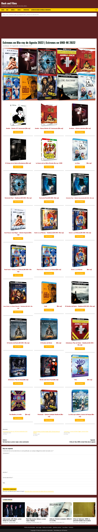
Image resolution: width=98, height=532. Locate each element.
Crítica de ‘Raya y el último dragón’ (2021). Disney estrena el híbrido (46, 432)
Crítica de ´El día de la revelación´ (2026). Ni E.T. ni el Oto (60, 519)
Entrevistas (26, 10)
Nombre (5, 472)
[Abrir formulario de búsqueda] (96, 10)
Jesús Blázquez (6, 45)
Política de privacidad (29, 527)
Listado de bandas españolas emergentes (41, 10)
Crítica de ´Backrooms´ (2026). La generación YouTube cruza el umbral (82, 519)
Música (13, 10)
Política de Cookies (47, 527)
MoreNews (57, 530)
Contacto (71, 527)
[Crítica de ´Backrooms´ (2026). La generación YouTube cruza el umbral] (84, 509)
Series (19, 10)
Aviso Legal (38, 527)
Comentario (6, 453)
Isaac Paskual (52, 522)
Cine (7, 10)
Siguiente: (82, 441)
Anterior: (16, 441)
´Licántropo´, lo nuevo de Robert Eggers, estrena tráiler (76, 431)
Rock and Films (9, 3)
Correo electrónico (8, 477)
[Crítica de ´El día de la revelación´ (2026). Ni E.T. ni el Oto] (61, 509)
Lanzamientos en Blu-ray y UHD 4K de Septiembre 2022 (15, 431)
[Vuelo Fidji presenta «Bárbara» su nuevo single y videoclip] (37, 509)
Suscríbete (65, 527)
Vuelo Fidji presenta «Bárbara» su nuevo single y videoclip (36, 519)
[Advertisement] (49, 27)
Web (4, 483)
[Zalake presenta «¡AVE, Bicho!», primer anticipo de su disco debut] (14, 509)
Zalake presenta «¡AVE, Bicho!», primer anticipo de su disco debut (12, 519)
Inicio (2, 10)
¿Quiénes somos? (57, 527)
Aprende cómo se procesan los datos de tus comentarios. (39, 491)
